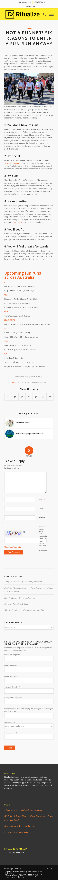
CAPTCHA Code (42, 540)
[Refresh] (24, 532)
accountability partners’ (14, 163)
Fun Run (27, 382)
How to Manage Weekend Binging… (20, 597)
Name (42, 499)
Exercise (29, 28)
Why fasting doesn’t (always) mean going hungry (25, 610)
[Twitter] (47, 869)
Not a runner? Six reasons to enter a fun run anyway (29, 38)
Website (42, 518)
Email (41, 508)
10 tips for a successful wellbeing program (23, 581)
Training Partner (39, 382)
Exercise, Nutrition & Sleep (16, 603)
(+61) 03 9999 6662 (24, 3)
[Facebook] (51, 869)
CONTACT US (30, 6)
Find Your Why (18, 222)
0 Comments (35, 377)
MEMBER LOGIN (40, 2)
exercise (20, 382)
